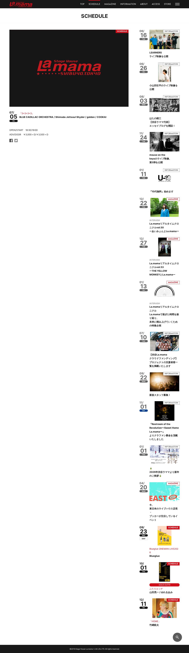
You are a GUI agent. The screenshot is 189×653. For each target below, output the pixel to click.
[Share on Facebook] (11, 141)
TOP (82, 4)
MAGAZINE (110, 4)
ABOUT (144, 4)
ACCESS (156, 4)
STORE (167, 4)
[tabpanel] (69, 68)
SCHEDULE (94, 4)
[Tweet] (16, 141)
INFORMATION (128, 4)
